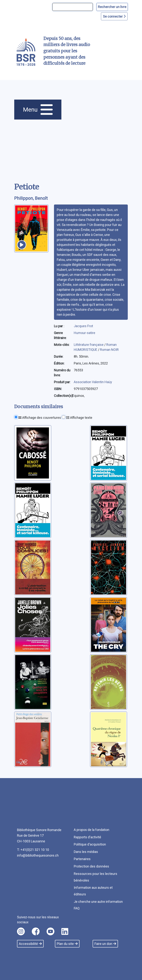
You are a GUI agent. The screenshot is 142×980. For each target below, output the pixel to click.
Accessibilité (28, 944)
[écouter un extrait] (21, 244)
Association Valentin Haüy (93, 382)
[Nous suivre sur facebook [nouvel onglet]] (36, 931)
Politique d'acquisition (90, 844)
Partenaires (82, 859)
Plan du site (65, 944)
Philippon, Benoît (31, 198)
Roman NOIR (109, 350)
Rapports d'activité (87, 837)
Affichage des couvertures (41, 418)
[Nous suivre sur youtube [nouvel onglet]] (50, 931)
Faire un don (103, 944)
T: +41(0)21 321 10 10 (33, 850)
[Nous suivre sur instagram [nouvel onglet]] (21, 931)
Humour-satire (84, 333)
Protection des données (91, 866)
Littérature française (89, 345)
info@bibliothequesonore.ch (38, 855)
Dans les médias (86, 852)
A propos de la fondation (91, 830)
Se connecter (113, 16)
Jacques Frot (83, 326)
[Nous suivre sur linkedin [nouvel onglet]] (64, 931)
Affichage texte (80, 418)
